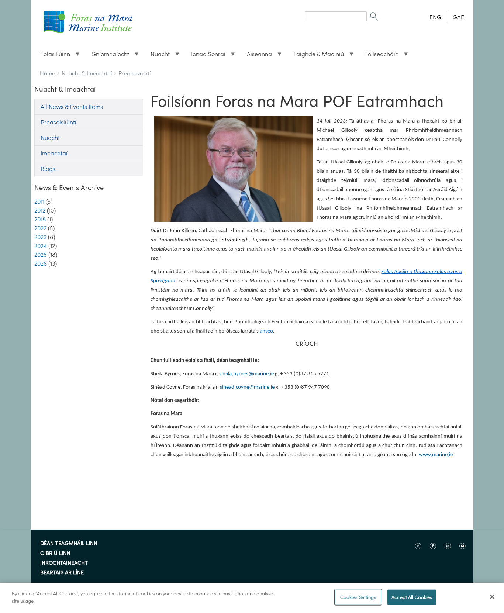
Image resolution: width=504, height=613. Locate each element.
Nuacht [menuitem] (157, 55)
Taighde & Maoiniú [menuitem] (315, 55)
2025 (40, 254)
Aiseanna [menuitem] (256, 55)
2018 (40, 219)
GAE (458, 17)
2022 (40, 228)
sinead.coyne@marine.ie (247, 387)
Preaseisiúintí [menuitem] (58, 122)
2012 (39, 210)
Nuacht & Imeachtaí (87, 73)
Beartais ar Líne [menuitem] (62, 573)
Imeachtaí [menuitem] (54, 153)
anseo (266, 331)
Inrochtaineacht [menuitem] (64, 563)
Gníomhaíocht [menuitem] (107, 55)
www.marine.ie (436, 455)
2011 (39, 201)
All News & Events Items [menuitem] (72, 106)
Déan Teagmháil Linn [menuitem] (68, 544)
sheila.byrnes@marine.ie (246, 374)
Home (47, 73)
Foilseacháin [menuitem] (378, 55)
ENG (435, 17)
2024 (40, 245)
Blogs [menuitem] (48, 168)
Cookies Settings (358, 597)
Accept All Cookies (411, 597)
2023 (40, 237)
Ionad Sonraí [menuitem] (205, 55)
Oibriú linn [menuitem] (55, 554)
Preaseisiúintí (134, 73)
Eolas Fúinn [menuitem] (52, 55)
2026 (40, 263)
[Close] (492, 597)
